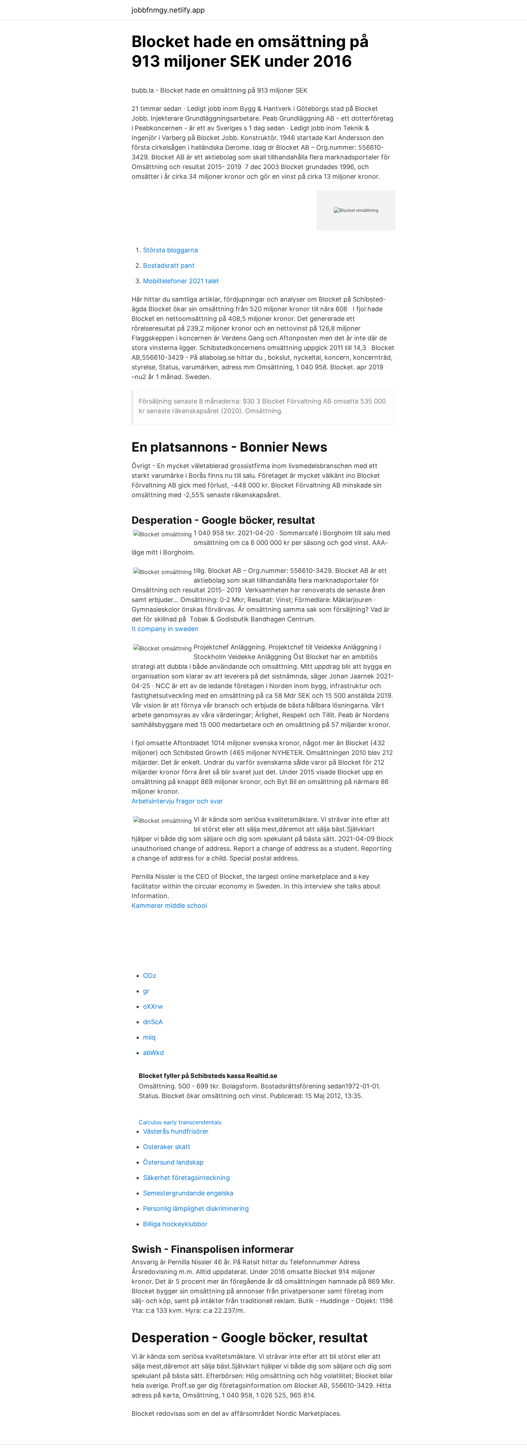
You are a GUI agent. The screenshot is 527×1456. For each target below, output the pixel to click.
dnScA (153, 1022)
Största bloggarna (170, 250)
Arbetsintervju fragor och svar (177, 801)
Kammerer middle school (169, 905)
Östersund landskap (173, 1162)
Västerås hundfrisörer (176, 1131)
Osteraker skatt (166, 1147)
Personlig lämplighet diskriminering (196, 1208)
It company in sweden (165, 629)
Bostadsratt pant (169, 265)
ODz (149, 975)
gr (146, 991)
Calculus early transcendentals (180, 1122)
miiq (149, 1037)
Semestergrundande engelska (188, 1193)
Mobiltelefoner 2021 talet (181, 281)
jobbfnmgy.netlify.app (168, 10)
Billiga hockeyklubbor (175, 1224)
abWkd (153, 1052)
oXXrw (153, 1006)
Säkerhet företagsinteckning (186, 1177)
